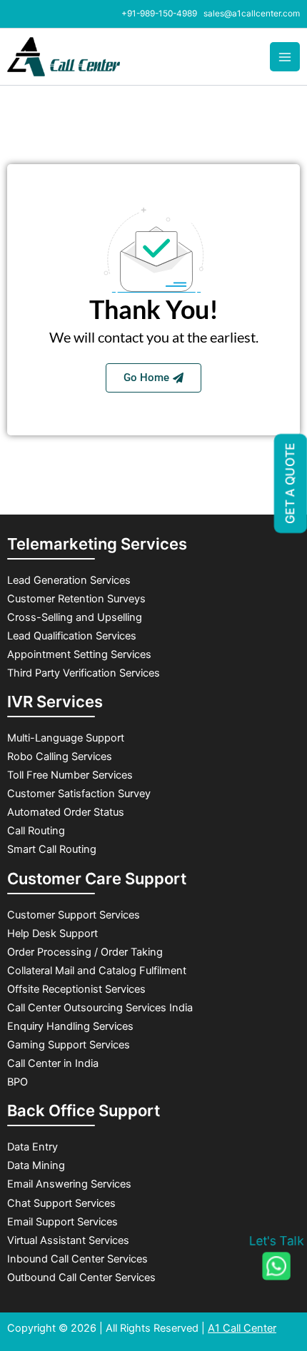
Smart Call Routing (53, 849)
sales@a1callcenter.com (251, 14)
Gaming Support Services (68, 1044)
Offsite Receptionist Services (76, 989)
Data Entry (32, 1146)
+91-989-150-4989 (159, 14)
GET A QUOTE (291, 481)
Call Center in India (53, 1063)
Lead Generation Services (69, 580)
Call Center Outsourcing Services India (100, 1007)
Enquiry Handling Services (70, 1026)
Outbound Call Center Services (82, 1277)
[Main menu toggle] (285, 57)
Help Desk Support (52, 933)
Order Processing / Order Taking (85, 952)
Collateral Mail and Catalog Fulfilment (96, 970)
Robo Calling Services (59, 756)
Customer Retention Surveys (78, 598)
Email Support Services (62, 1221)
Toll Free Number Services (70, 775)
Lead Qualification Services (71, 635)
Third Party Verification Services (83, 673)
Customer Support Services (73, 915)
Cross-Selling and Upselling (74, 617)
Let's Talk (276, 1241)
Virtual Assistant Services (68, 1240)
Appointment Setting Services (79, 654)
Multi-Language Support (65, 738)
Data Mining (36, 1165)
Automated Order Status (65, 812)
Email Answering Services (69, 1184)
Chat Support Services (61, 1203)
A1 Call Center (242, 1328)
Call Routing (36, 830)
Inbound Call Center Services (77, 1259)
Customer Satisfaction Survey (79, 793)
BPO (17, 1082)
